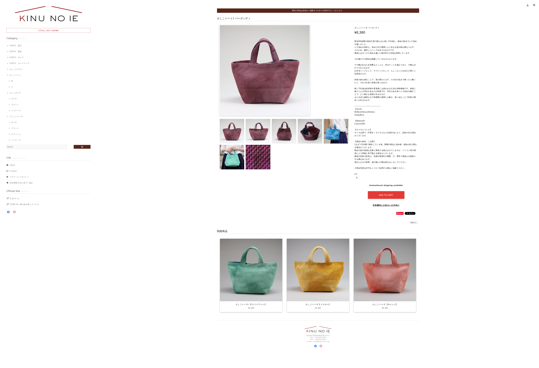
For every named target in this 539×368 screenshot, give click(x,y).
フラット (15, 105)
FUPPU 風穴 (15, 46)
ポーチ (14, 99)
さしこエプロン (16, 69)
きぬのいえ (14, 198)
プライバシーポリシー (19, 177)
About (12, 165)
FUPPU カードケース (19, 63)
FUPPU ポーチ (16, 57)
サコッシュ (16, 134)
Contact (13, 171)
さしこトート (15, 75)
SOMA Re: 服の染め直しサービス (24, 204)
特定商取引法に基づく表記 (21, 183)
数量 (355, 174)
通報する (414, 222)
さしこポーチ (15, 93)
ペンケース (16, 111)
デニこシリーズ (16, 116)
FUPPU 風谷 (15, 51)
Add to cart (386, 194)
